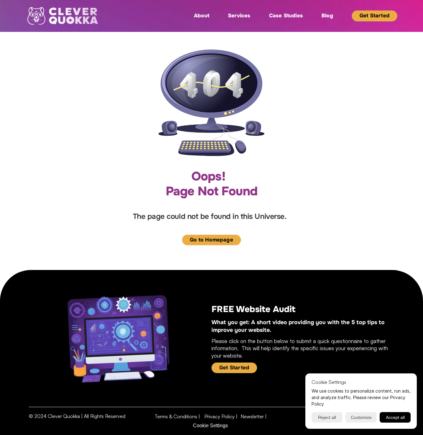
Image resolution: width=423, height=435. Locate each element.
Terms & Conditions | (178, 416)
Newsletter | (254, 416)
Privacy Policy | (221, 416)
